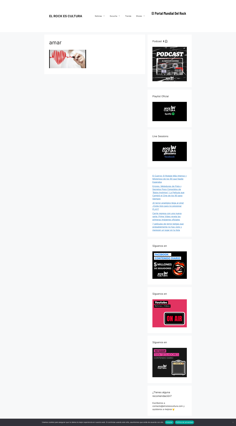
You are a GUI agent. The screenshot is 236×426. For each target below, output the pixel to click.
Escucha (113, 16)
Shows (139, 16)
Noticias (98, 16)
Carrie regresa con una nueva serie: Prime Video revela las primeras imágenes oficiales (167, 216)
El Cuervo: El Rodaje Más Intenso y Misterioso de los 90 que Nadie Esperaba (169, 179)
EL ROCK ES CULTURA (65, 16)
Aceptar (169, 422)
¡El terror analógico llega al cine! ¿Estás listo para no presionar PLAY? (168, 206)
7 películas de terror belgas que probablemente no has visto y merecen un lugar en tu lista (168, 227)
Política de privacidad (184, 422)
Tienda (128, 16)
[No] (233, 422)
